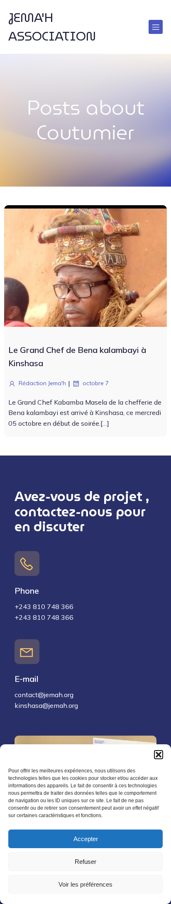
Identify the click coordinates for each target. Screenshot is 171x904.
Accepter (85, 838)
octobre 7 (96, 383)
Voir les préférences (85, 884)
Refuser (85, 861)
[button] (158, 755)
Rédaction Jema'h (42, 383)
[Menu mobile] (156, 27)
